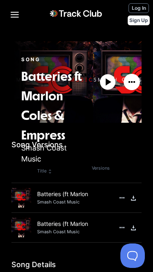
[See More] (132, 82)
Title (42, 171)
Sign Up (138, 20)
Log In (139, 8)
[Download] (133, 198)
